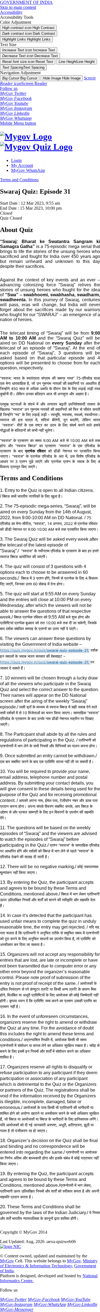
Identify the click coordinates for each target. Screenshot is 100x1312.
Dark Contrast (28, 33)
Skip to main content (18, 7)
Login (16, 160)
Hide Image (62, 78)
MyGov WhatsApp (28, 170)
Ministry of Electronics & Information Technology (49, 1263)
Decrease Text (30, 56)
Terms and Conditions (19, 179)
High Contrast (28, 28)
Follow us (9, 88)
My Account (22, 165)
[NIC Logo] (10, 1246)
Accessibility (11, 12)
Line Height (77, 62)
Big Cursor (19, 78)
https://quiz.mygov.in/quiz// (44, 650)
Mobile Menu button (18, 123)
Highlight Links (26, 39)
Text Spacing (23, 67)
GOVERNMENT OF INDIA (26, 2)
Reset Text (27, 62)
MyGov (7, 1260)
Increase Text (28, 50)
